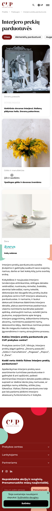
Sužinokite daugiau (27, 497)
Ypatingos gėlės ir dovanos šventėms (22, 182)
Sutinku (26, 503)
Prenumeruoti (40, 490)
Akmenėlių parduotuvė (28, 37)
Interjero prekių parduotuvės (34, 12)
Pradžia (5, 12)
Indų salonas (10, 253)
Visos (7, 37)
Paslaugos (15, 12)
